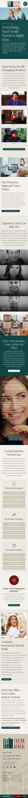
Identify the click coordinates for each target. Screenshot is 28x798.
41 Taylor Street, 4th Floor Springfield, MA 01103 (10, 762)
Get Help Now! (14, 605)
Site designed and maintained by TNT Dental (14, 791)
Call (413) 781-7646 (11, 756)
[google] (7, 767)
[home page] (14, 4)
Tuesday (5, 777)
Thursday (5, 781)
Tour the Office (14, 370)
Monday (5, 775)
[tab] (11, 433)
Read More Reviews (14, 436)
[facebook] (4, 767)
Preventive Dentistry (14, 488)
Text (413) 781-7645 (12, 759)
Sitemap (9, 789)
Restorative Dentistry (14, 519)
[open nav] (25, 3)
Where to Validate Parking (10, 727)
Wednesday (6, 779)
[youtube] (14, 767)
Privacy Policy (17, 789)
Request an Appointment (10, 211)
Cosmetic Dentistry (14, 550)
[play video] (14, 98)
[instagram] (11, 767)
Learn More (6, 679)
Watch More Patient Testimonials (14, 149)
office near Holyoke (15, 357)
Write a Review (14, 439)
